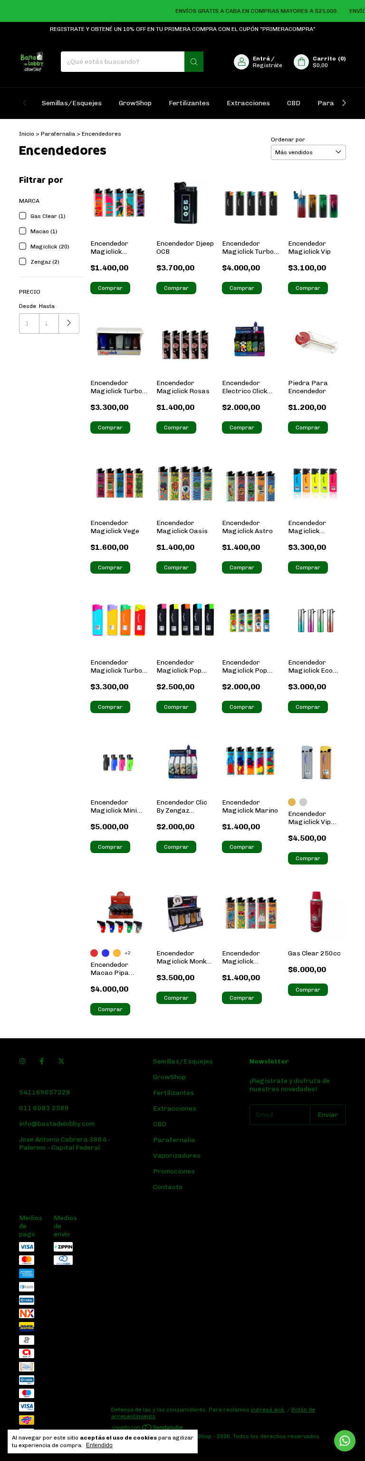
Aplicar (69, 323)
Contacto (167, 1187)
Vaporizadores (177, 1156)
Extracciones (248, 103)
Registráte (267, 65)
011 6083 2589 (44, 1108)
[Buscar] (193, 61)
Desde (27, 306)
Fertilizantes (189, 103)
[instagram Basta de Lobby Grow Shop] (22, 1061)
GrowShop (135, 103)
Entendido (99, 1445)
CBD (293, 103)
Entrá (261, 58)
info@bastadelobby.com (57, 1124)
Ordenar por (288, 139)
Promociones (174, 1171)
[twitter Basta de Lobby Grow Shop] (61, 1061)
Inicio (26, 133)
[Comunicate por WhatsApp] (344, 1440)
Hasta (47, 306)
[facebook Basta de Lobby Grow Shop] (41, 1061)
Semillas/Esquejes (72, 103)
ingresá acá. (268, 1409)
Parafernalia (59, 133)
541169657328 (44, 1092)
